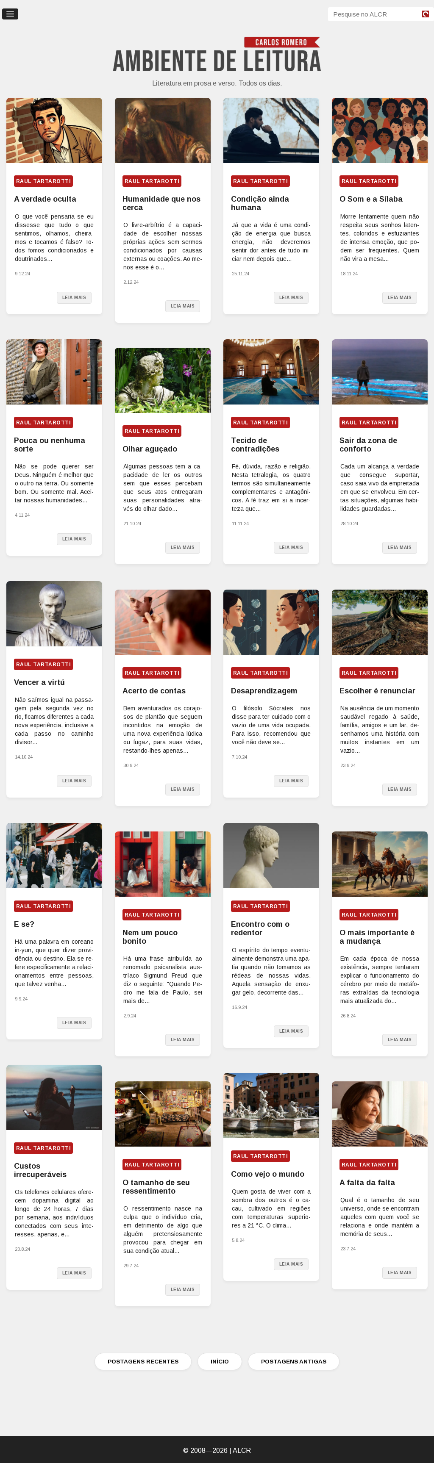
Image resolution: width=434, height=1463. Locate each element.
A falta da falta (367, 1182)
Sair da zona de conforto (368, 444)
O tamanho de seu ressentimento (156, 1186)
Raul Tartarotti (43, 181)
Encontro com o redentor (260, 928)
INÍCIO (220, 1361)
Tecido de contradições (255, 444)
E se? (24, 924)
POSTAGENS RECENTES (143, 1361)
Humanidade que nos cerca (161, 203)
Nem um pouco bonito (150, 936)
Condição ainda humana (260, 203)
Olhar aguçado (149, 449)
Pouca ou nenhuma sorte (49, 444)
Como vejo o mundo (267, 1174)
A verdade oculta (45, 199)
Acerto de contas (154, 691)
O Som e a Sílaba (371, 199)
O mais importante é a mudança (377, 936)
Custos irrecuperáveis (40, 1170)
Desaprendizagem (264, 691)
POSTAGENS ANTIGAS (293, 1361)
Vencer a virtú (39, 682)
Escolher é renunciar (377, 691)
